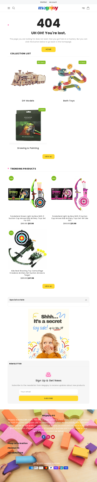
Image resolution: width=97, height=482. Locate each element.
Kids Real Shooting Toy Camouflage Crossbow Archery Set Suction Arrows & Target (27, 273)
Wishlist (43, 2)
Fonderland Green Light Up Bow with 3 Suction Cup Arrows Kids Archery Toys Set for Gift (27, 218)
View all (48, 156)
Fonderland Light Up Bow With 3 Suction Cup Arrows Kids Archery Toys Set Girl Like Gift (69, 218)
